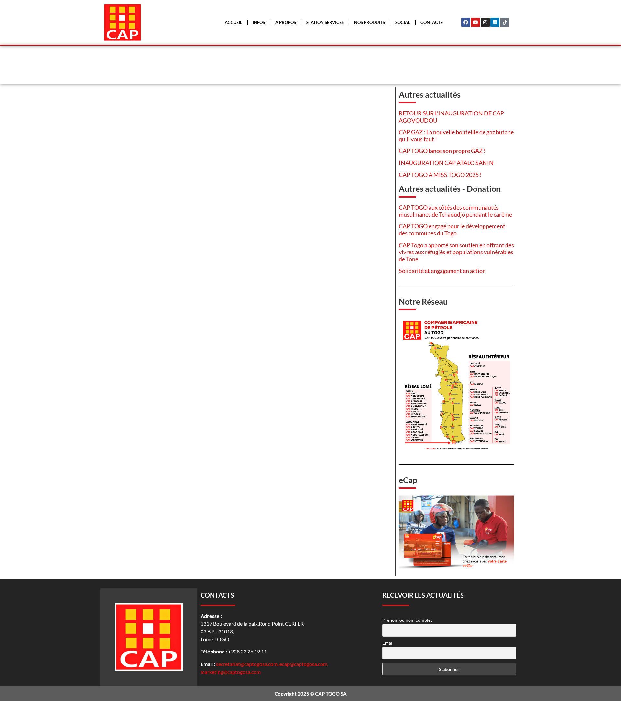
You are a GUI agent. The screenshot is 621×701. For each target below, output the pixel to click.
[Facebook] (465, 22)
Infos (259, 22)
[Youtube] (475, 22)
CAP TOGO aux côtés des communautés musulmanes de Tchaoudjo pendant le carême (455, 211)
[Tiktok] (504, 22)
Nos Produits (369, 22)
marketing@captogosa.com (231, 672)
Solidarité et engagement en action (442, 270)
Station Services (325, 22)
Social (402, 22)
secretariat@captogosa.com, (247, 664)
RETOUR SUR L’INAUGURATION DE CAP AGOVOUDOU (451, 117)
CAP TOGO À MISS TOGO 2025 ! (440, 174)
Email (388, 643)
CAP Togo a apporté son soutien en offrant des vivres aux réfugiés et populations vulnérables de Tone (456, 252)
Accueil (233, 22)
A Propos (285, 22)
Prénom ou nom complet (407, 620)
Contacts (431, 22)
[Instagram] (485, 22)
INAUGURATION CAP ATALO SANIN (446, 162)
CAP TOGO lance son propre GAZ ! (442, 150)
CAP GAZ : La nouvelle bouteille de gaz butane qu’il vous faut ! (456, 135)
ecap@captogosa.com (303, 664)
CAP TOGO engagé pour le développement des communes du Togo (452, 229)
